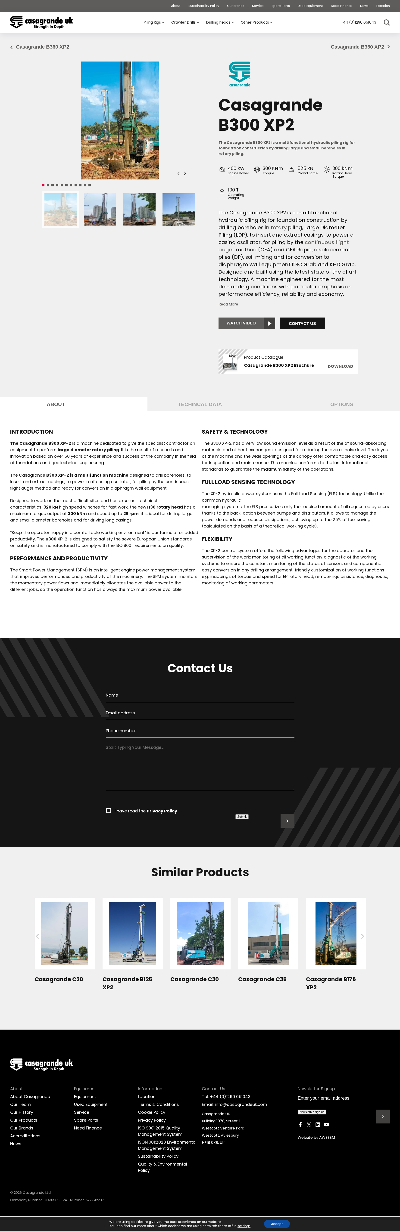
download (340, 366)
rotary (279, 227)
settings (244, 1226)
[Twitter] (309, 1125)
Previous (179, 173)
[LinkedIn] (317, 1125)
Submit (242, 816)
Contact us (302, 323)
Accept (277, 1224)
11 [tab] (89, 185)
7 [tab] (71, 185)
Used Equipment (91, 1104)
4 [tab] (57, 185)
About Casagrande (30, 1096)
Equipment (85, 1096)
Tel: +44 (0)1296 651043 (226, 1096)
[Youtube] (326, 1125)
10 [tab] (85, 185)
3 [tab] (52, 185)
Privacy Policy (162, 811)
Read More (228, 304)
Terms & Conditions (158, 1104)
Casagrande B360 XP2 (42, 47)
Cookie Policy (151, 1112)
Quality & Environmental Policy (162, 1167)
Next (185, 173)
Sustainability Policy (158, 1156)
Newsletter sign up (312, 1112)
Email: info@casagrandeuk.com (234, 1104)
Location (147, 1096)
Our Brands (21, 1128)
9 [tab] (80, 185)
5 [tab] (62, 185)
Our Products (23, 1120)
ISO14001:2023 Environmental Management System (167, 1145)
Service (81, 1112)
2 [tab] (48, 185)
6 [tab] (66, 185)
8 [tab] (76, 185)
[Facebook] (300, 1125)
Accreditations (25, 1136)
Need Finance (88, 1128)
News (15, 1144)
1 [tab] (43, 185)
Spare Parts (86, 1120)
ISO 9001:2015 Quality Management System (160, 1131)
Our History (21, 1112)
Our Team (20, 1104)
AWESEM (327, 1137)
